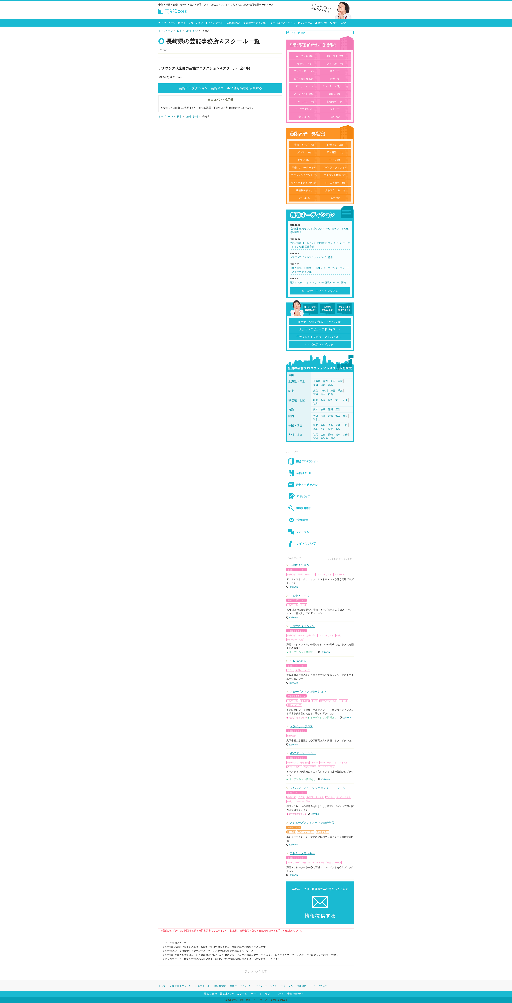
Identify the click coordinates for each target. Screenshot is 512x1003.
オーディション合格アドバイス (320, 321)
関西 (291, 416)
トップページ (168, 22)
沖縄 (332, 438)
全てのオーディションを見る (320, 290)
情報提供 (323, 22)
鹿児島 (324, 438)
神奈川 (324, 390)
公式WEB (293, 587)
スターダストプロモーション (308, 691)
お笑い (304, 160)
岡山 (330, 425)
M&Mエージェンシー (303, 753)
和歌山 (316, 419)
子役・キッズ (305, 56)
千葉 (340, 390)
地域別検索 (234, 22)
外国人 (335, 94)
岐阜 (323, 409)
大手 (335, 109)
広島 (337, 425)
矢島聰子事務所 (299, 565)
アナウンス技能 (335, 175)
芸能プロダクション (192, 22)
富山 (337, 400)
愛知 (315, 409)
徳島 (315, 428)
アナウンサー (304, 71)
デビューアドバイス (284, 22)
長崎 (330, 434)
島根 (323, 425)
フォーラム (306, 22)
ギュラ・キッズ (299, 595)
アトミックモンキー (302, 853)
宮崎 (315, 438)
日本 (179, 30)
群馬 (330, 394)
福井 (315, 403)
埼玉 (332, 390)
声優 (335, 78)
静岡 (330, 409)
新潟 (323, 400)
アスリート (304, 86)
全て (304, 116)
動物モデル (335, 101)
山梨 (315, 400)
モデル (304, 63)
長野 (330, 400)
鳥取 (315, 425)
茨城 (315, 394)
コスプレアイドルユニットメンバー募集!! (312, 257)
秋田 (315, 384)
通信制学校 (304, 190)
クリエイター (335, 182)
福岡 (315, 434)
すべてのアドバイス (320, 344)
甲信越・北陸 (296, 400)
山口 (345, 425)
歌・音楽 (335, 152)
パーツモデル (304, 109)
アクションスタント (304, 175)
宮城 (340, 381)
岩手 (332, 381)
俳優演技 (335, 144)
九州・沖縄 (192, 30)
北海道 (316, 381)
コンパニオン (304, 101)
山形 (323, 384)
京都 (330, 415)
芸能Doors (175, 11)
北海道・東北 (296, 381)
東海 (291, 409)
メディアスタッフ (335, 167)
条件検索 (335, 116)
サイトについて (341, 22)
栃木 (323, 394)
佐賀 (323, 434)
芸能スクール (215, 22)
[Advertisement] (220, 159)
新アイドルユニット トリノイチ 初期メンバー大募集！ (319, 282)
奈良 (345, 415)
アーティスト (305, 94)
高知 (337, 428)
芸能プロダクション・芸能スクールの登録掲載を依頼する (220, 88)
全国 (291, 375)
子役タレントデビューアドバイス (320, 336)
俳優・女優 (335, 56)
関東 (291, 390)
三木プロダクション (302, 626)
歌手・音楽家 (305, 78)
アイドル (335, 63)
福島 (330, 384)
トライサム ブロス (301, 726)
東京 (315, 390)
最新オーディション (257, 22)
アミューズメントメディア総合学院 (312, 822)
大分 (345, 434)
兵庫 (323, 415)
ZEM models (298, 661)
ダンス (304, 152)
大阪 (315, 415)
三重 (337, 409)
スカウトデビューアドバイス (320, 329)
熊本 (337, 434)
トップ (162, 986)
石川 (345, 400)
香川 (323, 428)
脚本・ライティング (305, 182)
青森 (325, 381)
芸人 (335, 71)
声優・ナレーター (304, 167)
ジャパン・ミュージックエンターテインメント (319, 787)
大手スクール (335, 190)
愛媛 (330, 428)
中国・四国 (295, 425)
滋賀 (337, 415)
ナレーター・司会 (335, 86)
